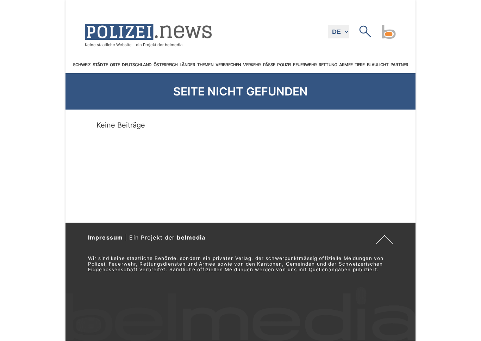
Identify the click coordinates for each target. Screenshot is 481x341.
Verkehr (252, 65)
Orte (115, 65)
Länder (187, 65)
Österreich (165, 65)
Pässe (269, 65)
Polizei (284, 65)
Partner (399, 65)
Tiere (360, 65)
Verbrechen (228, 65)
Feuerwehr (304, 65)
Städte (100, 65)
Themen (205, 65)
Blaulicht (377, 65)
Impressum (105, 237)
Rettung (328, 65)
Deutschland (136, 65)
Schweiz (81, 65)
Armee (345, 65)
